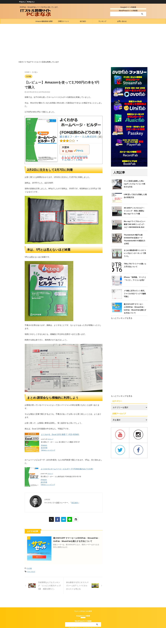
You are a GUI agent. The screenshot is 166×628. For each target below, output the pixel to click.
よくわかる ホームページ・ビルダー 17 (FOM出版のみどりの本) (67, 469)
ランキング (102, 21)
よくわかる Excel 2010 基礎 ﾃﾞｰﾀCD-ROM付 (60, 434)
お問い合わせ (122, 21)
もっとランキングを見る (121, 318)
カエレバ (50, 439)
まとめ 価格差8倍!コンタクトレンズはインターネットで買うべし (135, 253)
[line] (69, 519)
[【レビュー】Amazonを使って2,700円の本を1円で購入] (63, 519)
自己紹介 (83, 21)
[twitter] (51, 519)
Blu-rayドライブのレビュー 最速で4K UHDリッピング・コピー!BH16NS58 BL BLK (134, 224)
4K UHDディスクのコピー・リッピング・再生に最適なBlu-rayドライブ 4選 (134, 211)
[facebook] (57, 519)
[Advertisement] (83, 42)
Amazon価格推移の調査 (44, 21)
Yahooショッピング (48, 450)
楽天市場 (44, 448)
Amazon (44, 445)
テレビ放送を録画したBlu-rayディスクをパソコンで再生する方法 (134, 184)
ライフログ (31, 572)
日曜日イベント (63, 21)
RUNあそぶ (31, 2)
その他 (29, 568)
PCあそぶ (22, 2)
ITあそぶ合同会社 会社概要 (83, 611)
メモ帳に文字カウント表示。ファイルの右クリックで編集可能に (135, 293)
